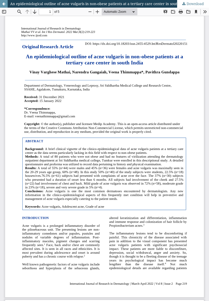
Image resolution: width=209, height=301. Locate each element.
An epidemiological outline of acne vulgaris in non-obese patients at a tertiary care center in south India (99, 3)
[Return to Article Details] (4, 4)
